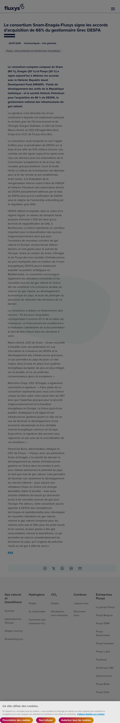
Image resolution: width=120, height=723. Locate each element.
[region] (60, 712)
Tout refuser (46, 720)
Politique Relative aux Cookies (91, 714)
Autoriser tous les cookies (76, 720)
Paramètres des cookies (16, 720)
